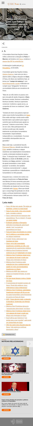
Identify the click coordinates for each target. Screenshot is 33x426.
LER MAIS (6, 358)
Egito (4, 149)
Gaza (21, 59)
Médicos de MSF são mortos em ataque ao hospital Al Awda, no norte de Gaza (18, 274)
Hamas (15, 188)
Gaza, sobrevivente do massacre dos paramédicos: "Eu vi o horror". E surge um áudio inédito (18, 218)
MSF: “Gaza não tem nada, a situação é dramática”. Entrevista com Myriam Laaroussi (18, 301)
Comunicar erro (8, 334)
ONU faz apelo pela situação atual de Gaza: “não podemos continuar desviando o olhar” (18, 327)
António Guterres (8, 74)
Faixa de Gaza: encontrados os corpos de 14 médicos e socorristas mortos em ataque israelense (18, 234)
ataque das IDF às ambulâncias (13, 61)
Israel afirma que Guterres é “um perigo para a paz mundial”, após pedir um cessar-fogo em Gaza (18, 320)
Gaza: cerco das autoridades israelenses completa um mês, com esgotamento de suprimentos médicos (18, 246)
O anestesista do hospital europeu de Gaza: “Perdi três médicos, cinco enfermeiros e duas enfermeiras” (18, 285)
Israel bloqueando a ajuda (11, 83)
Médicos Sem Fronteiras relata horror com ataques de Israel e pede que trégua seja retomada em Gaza (18, 257)
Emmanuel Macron (9, 147)
